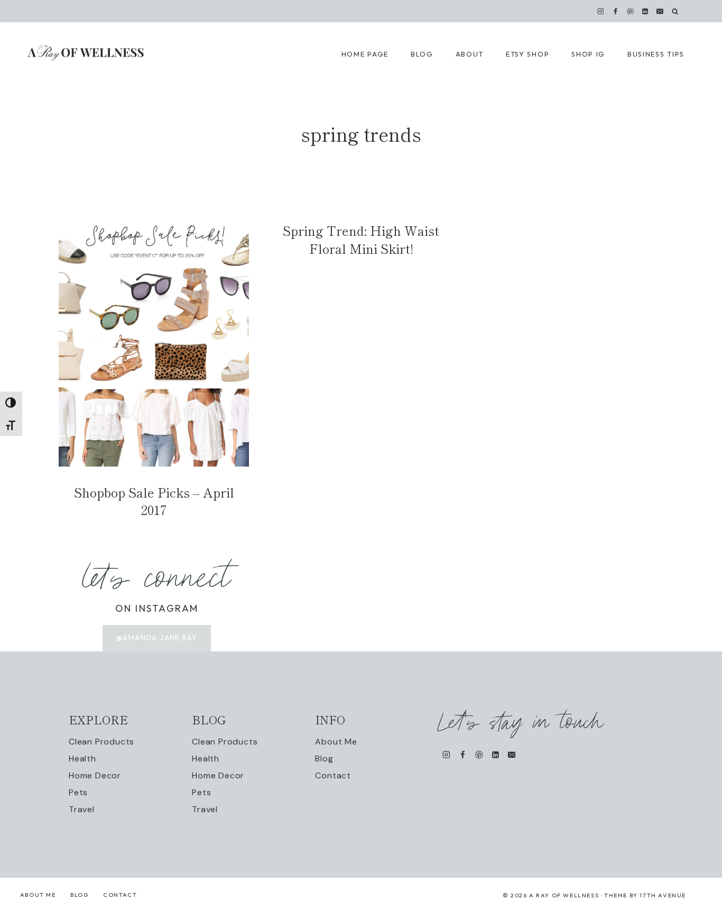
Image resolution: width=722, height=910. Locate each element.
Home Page (364, 54)
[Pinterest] (630, 11)
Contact (333, 775)
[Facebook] (615, 11)
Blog (324, 758)
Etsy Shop (527, 54)
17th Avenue (663, 895)
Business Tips (655, 54)
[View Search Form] (675, 11)
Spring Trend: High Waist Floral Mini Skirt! (361, 239)
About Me (336, 741)
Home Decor (95, 775)
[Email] (660, 11)
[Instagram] (600, 11)
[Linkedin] (645, 11)
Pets (78, 792)
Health (82, 758)
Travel (82, 809)
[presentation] (154, 345)
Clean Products (101, 741)
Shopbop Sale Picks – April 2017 (154, 501)
